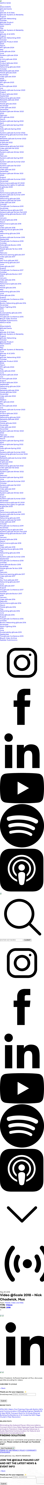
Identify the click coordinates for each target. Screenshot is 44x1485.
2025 (2, 26)
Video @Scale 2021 (7, 169)
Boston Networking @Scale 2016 (13, 303)
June (2, 11)
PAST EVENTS (5, 24)
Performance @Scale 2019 (10, 193)
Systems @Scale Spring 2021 (11, 158)
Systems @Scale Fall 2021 (10, 166)
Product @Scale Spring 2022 (11, 125)
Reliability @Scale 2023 (9, 100)
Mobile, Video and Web (14, 1303)
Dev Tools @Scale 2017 (9, 260)
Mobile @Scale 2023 (8, 104)
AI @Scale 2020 (6, 187)
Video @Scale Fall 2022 (9, 148)
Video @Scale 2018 (7, 228)
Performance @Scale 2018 (10, 224)
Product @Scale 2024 (9, 63)
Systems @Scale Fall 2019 (10, 200)
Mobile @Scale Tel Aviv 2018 (11, 249)
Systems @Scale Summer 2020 (12, 179)
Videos (9, 1305)
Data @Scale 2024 (7, 51)
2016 (2, 276)
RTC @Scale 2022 (7, 117)
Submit (3, 1401)
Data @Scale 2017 (7, 266)
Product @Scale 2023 (9, 94)
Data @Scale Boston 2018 (10, 245)
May (1, 28)
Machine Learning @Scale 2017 (12, 255)
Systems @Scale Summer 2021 (12, 162)
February (3, 115)
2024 (2, 44)
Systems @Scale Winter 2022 (12, 152)
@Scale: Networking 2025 (10, 38)
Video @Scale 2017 (7, 257)
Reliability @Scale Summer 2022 (13, 138)
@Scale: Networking (8, 18)
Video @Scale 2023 (8, 107)
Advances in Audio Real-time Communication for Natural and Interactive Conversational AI (20, 1431)
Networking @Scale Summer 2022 (14, 135)
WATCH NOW (5, 3)
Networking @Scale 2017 (10, 262)
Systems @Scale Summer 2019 (12, 195)
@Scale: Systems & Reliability (11, 15)
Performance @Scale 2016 (10, 284)
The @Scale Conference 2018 (11, 241)
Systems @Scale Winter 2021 (11, 173)
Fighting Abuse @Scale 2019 (11, 210)
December (4, 109)
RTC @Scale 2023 (7, 82)
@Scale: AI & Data (7, 13)
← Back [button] (2, 1388)
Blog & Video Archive (8, 319)
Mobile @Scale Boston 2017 (11, 274)
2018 (2, 216)
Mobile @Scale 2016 (8, 288)
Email (6, 1394)
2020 (2, 175)
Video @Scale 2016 (7, 280)
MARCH (3, 80)
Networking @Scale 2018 (10, 233)
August (3, 16)
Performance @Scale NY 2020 (12, 183)
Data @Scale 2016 (7, 295)
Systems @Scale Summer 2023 (12, 90)
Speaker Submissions (8, 320)
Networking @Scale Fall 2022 (11, 146)
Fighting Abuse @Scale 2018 (11, 229)
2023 (2, 78)
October (3, 20)
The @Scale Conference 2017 (11, 270)
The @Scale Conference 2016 (11, 299)
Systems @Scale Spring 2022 (12, 121)
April (2, 123)
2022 (2, 113)
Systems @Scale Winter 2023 (12, 111)
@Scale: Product (6, 22)
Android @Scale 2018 (8, 220)
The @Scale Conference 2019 (11, 206)
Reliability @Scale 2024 (9, 71)
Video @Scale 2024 (8, 76)
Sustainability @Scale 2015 (11, 313)
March (2, 46)
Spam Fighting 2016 (8, 307)
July (1, 57)
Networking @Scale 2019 (10, 198)
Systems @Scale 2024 (9, 55)
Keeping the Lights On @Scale (12, 185)
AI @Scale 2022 (6, 142)
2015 (2, 309)
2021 (2, 154)
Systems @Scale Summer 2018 (12, 237)
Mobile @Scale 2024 (8, 73)
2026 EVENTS (5, 7)
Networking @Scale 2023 (10, 98)
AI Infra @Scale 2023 (8, 86)
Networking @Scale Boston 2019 (13, 214)
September (4, 65)
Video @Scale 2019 (7, 202)
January (3, 218)
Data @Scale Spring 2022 (10, 129)
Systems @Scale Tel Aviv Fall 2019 (13, 212)
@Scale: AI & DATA (7, 34)
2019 (2, 189)
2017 (2, 251)
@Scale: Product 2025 (9, 42)
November (4, 75)
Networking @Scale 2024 (10, 67)
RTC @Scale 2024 (7, 47)
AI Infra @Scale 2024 (8, 59)
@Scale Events (6, 9)
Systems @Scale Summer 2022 (12, 133)
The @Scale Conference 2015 (11, 317)
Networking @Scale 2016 (10, 291)
